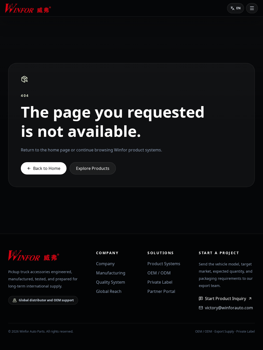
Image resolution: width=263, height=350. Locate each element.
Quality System (110, 282)
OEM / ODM (159, 273)
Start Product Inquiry (225, 298)
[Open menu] (252, 8)
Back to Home (46, 168)
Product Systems (163, 263)
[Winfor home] (28, 8)
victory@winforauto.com (229, 308)
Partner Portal (161, 291)
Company (105, 263)
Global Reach (108, 291)
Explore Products (92, 168)
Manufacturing (110, 273)
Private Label (159, 282)
